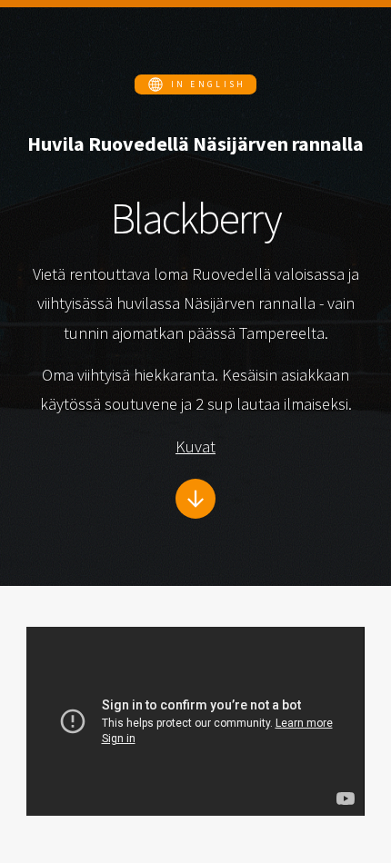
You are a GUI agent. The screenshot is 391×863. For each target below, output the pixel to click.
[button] (195, 84)
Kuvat (195, 446)
